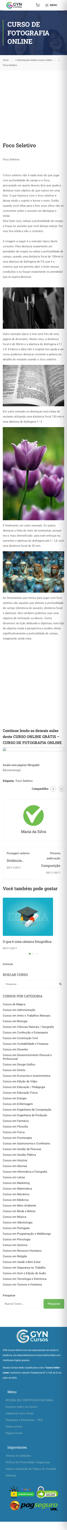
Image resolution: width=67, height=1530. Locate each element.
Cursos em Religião (15, 1256)
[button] (30, 954)
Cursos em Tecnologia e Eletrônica (25, 1279)
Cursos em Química (15, 1245)
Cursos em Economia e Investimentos (26, 1075)
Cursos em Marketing (16, 1183)
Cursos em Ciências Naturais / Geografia (28, 1027)
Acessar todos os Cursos (21, 1407)
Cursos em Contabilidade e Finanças (25, 1044)
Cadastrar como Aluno (20, 1413)
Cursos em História (15, 1160)
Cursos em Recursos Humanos (22, 1250)
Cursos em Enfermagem (18, 1104)
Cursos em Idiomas (15, 1166)
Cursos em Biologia (15, 1021)
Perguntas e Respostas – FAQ (24, 1420)
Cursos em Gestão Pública (19, 1154)
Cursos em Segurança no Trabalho (24, 1267)
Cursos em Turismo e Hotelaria (22, 1284)
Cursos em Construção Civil (20, 1038)
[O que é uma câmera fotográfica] (28, 916)
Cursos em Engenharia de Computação (27, 1109)
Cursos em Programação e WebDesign (27, 1233)
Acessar (8, 964)
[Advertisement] (33, 102)
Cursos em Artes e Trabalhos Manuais (26, 1015)
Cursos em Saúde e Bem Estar (22, 1262)
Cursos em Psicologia (16, 1239)
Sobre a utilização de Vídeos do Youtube (31, 1469)
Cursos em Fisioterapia (17, 1138)
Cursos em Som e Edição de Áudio (24, 1273)
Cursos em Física (14, 1132)
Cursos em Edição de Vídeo (20, 1081)
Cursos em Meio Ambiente (19, 1205)
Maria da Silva (33, 831)
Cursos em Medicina (15, 1200)
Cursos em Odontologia (17, 1222)
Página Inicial (14, 1433)
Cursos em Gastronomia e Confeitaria (26, 1143)
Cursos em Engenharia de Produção (25, 1115)
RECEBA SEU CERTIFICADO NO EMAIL (29, 1400)
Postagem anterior (18, 853)
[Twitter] (61, 789)
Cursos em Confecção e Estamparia (25, 1032)
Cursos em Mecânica (16, 1194)
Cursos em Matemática (17, 1188)
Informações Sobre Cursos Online (34, 60)
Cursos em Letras (14, 1177)
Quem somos (14, 1426)
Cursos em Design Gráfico (19, 1064)
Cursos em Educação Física (20, 1092)
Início (6, 60)
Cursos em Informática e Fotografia (25, 1171)
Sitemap (11, 1475)
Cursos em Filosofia (15, 1126)
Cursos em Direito (14, 1070)
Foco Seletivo (24, 781)
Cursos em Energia (14, 1098)
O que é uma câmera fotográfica (27, 941)
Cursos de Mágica (14, 1004)
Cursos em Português (16, 1228)
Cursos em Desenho (15, 1049)
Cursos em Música (14, 1217)
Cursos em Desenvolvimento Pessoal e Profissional (27, 1057)
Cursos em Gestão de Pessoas (22, 1149)
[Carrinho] (37, 5)
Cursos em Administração (19, 1010)
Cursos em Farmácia (16, 1121)
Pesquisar (9, 1295)
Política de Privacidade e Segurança (28, 1462)
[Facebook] (53, 789)
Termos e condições (18, 1455)
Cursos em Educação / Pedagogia (24, 1087)
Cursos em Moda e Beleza (19, 1211)
